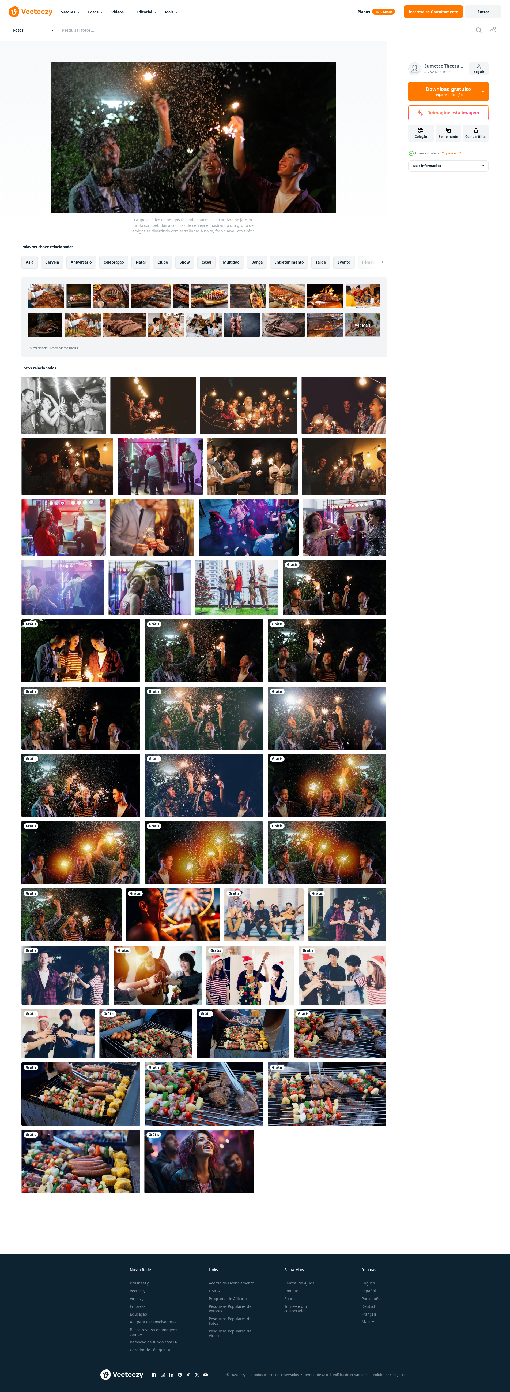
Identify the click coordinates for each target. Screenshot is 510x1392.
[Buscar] (478, 30)
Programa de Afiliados (228, 1298)
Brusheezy (139, 1283)
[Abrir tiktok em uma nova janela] (188, 1374)
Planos (364, 11)
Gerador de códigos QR (151, 1349)
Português (371, 1298)
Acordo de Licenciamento (231, 1283)
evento (344, 262)
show (185, 262)
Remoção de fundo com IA (153, 1342)
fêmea (368, 262)
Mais (169, 11)
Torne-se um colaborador (295, 1308)
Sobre (289, 1298)
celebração (114, 262)
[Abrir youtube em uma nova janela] (205, 1374)
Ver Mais (363, 325)
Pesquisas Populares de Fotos (230, 1321)
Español (369, 1290)
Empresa (138, 1306)
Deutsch (369, 1306)
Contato (291, 1290)
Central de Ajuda (299, 1283)
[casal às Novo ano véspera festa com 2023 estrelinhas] (152, 527)
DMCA (214, 1290)
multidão (231, 262)
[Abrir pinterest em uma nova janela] (180, 1374)
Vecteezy (137, 1290)
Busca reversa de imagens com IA (153, 1332)
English (368, 1283)
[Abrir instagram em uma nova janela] (163, 1374)
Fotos (93, 11)
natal (141, 262)
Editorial (144, 11)
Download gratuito (448, 91)
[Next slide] (378, 262)
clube (162, 262)
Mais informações (427, 166)
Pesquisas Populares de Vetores (230, 1308)
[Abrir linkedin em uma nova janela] (171, 1374)
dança (257, 262)
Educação (138, 1314)
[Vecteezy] (30, 11)
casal (206, 262)
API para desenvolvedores (153, 1321)
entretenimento (289, 262)
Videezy (136, 1298)
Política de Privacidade (350, 1374)
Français (369, 1314)
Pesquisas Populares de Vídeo (230, 1333)
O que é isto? (451, 153)
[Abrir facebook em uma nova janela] (154, 1374)
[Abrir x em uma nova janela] (197, 1374)
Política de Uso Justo (389, 1374)
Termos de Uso (316, 1374)
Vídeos (117, 11)
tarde (321, 262)
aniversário (81, 262)
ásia (29, 262)
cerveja (52, 262)
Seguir (479, 71)
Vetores (68, 11)
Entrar (483, 11)
